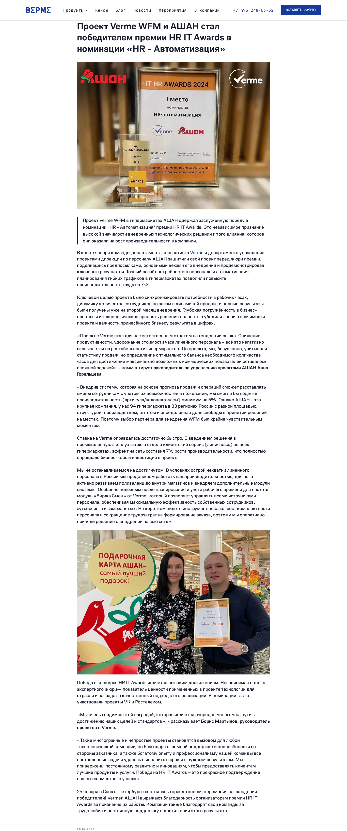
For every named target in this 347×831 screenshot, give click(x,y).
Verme (197, 252)
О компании (207, 10)
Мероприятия (173, 10)
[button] (301, 10)
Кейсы (101, 10)
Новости (142, 10)
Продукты (73, 10)
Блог (121, 10)
